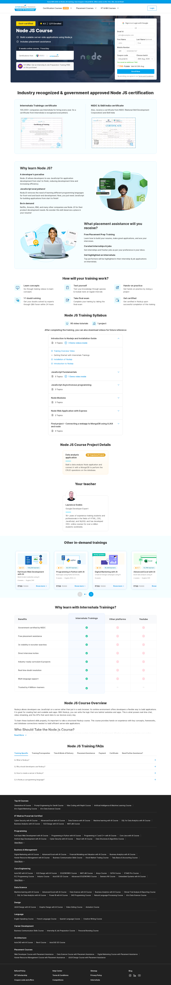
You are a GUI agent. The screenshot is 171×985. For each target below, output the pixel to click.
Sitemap (94, 971)
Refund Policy (19, 971)
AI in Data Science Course (50, 809)
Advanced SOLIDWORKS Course (84, 876)
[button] (85, 761)
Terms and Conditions (145, 76)
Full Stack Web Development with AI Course (31, 836)
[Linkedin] (134, 975)
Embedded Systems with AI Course (132, 876)
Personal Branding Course (88, 931)
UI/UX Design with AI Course (25, 907)
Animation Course (92, 907)
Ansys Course (101, 873)
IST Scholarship (20, 975)
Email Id (120, 31)
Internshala (95, 980)
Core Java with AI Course (129, 836)
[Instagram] (130, 975)
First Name (121, 39)
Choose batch (142, 55)
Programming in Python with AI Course (66, 836)
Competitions (57, 980)
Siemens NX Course (107, 876)
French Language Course (46, 919)
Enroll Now (135, 71)
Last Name (144, 39)
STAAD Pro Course (131, 873)
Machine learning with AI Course (106, 820)
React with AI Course (84, 839)
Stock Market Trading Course (97, 858)
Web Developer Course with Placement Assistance (34, 954)
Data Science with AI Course (79, 820)
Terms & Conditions (60, 975)
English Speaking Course (24, 919)
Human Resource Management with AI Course (32, 858)
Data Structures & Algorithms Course (110, 839)
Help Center (57, 971)
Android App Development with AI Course (30, 839)
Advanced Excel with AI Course (53, 820)
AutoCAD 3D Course (60, 876)
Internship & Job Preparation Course (61, 931)
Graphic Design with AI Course (51, 907)
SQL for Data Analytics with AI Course (136, 820)
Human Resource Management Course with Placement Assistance (39, 957)
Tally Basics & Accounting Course (125, 858)
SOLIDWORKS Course (68, 873)
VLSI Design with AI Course (53, 824)
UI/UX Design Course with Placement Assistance (87, 957)
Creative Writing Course (92, 919)
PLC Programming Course (24, 876)
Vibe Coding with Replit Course (79, 805)
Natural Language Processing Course (108, 895)
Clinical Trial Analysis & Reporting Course (139, 892)
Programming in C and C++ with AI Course (100, 836)
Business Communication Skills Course (67, 858)
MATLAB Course (73, 824)
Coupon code (122, 55)
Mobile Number (123, 47)
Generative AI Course (22, 805)
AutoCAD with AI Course (23, 873)
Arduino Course (43, 876)
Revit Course (41, 942)
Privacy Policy (96, 975)
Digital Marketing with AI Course (26, 854)
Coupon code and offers (24, 980)
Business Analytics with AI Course (27, 824)
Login (152, 8)
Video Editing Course (74, 907)
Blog (130, 971)
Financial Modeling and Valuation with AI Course (88, 854)
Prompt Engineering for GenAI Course (48, 805)
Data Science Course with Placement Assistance (75, 954)
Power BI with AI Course (58, 895)
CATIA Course (115, 873)
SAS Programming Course (81, 895)
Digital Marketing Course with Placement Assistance (118, 954)
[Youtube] (139, 975)
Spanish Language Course (70, 919)
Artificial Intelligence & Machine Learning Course (112, 805)
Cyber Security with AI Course (25, 820)
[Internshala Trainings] (25, 8)
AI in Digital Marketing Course (25, 809)
